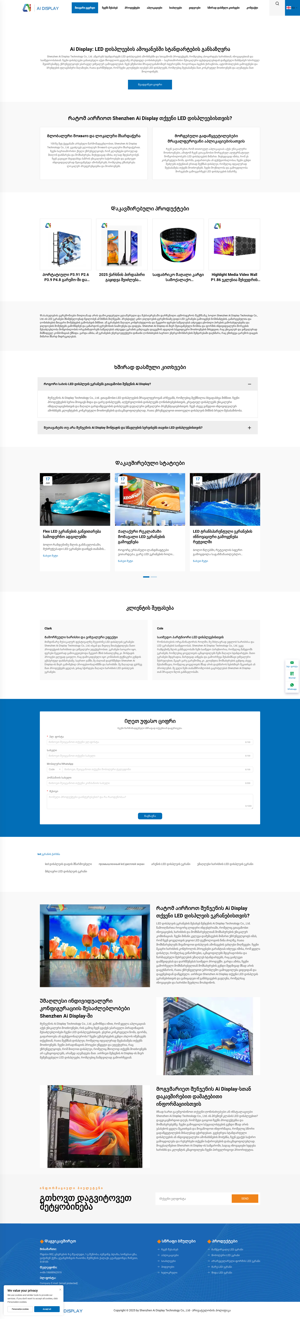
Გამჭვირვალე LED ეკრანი (227, 1249)
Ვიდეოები (194, 7)
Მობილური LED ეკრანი (225, 1255)
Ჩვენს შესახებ (110, 7)
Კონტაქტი (252, 7)
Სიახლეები (175, 7)
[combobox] (54, 769)
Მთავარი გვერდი (85, 7)
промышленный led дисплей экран (121, 864)
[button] (146, 577)
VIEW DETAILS (66, 244)
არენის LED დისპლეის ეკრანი (170, 864)
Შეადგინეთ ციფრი (150, 84)
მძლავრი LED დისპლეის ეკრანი (66, 871)
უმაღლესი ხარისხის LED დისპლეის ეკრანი (225, 864)
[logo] (40, 7)
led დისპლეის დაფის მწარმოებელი (68, 864)
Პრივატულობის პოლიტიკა (211, 1310)
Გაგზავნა (150, 815)
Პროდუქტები (132, 7)
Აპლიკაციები (154, 7)
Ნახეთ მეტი (50, 555)
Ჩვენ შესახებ (169, 1249)
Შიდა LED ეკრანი (221, 1272)
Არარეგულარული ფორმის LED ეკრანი (235, 1261)
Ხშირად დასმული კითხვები (224, 7)
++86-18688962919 (51, 1272)
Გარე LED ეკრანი (221, 1266)
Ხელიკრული (169, 1272)
